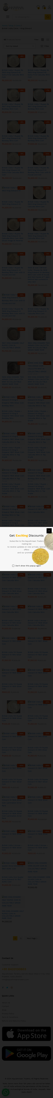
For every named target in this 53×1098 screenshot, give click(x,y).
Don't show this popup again (28, 566)
